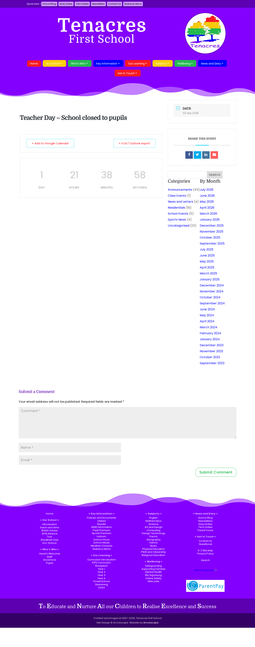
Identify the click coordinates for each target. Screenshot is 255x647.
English (153, 517)
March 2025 (208, 273)
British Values (50, 530)
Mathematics (153, 520)
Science (153, 524)
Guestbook (205, 544)
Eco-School (50, 543)
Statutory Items (133, 3)
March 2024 (208, 327)
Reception (101, 565)
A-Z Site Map (205, 550)
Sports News (177, 219)
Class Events (177, 195)
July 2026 (206, 190)
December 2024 (212, 285)
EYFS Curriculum (101, 562)
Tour (49, 536)
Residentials (176, 207)
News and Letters (180, 201)
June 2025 (207, 255)
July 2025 (206, 249)
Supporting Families (153, 569)
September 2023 (212, 363)
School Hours (102, 539)
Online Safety (153, 578)
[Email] (214, 155)
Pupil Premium (101, 530)
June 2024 (207, 309)
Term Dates (82, 3)
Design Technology (153, 533)
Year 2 (101, 572)
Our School (53, 63)
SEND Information (101, 527)
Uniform (101, 536)
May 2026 (207, 201)
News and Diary (211, 63)
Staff (49, 556)
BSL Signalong (153, 575)
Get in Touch (126, 73)
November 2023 (211, 351)
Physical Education (153, 549)
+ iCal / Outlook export (134, 143)
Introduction (49, 524)
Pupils (49, 563)
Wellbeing (184, 63)
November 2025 (211, 231)
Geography (154, 539)
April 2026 (207, 207)
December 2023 (211, 345)
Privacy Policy (205, 553)
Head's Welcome (49, 553)
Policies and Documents (101, 517)
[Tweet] (197, 155)
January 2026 (210, 219)
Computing (153, 530)
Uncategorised (178, 225)
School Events (178, 213)
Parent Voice (205, 530)
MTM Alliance (49, 533)
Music (153, 545)
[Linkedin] (206, 155)
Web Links (153, 581)
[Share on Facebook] (189, 155)
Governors (49, 559)
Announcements (180, 190)
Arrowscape (150, 622)
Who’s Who (78, 63)
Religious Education (153, 555)
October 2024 (210, 297)
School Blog (49, 3)
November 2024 (211, 291)
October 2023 (210, 357)
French (153, 536)
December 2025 (212, 225)
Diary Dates (66, 3)
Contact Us (114, 3)
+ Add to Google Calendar (50, 143)
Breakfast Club (49, 539)
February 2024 (210, 333)
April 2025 (207, 267)
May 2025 (207, 261)
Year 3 (101, 575)
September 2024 (212, 303)
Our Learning (136, 63)
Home (34, 63)
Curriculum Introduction (101, 559)
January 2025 (210, 279)
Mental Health (153, 572)
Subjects (161, 63)
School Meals (101, 542)
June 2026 (207, 195)
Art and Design (153, 527)
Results (101, 524)
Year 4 (101, 578)
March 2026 (208, 213)
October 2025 (210, 237)
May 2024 (207, 315)
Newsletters (98, 3)
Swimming (101, 584)
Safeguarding (153, 565)
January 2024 (210, 339)
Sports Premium (101, 533)
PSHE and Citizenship (153, 552)
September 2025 (212, 243)
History (153, 542)
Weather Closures (101, 545)
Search (205, 560)
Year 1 (101, 569)
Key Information (106, 63)
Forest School (101, 581)
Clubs (101, 587)
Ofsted (101, 520)
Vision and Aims (49, 527)
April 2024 (207, 321)
